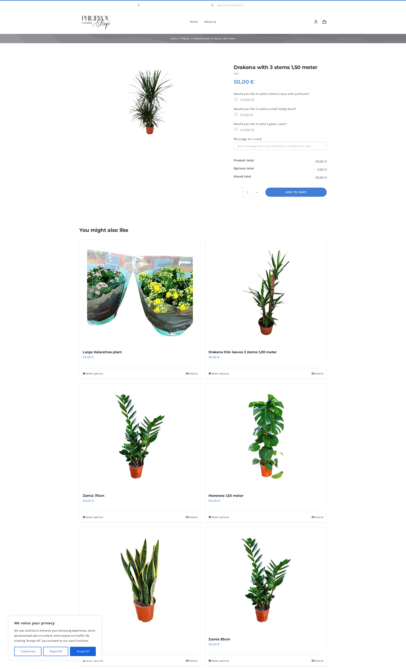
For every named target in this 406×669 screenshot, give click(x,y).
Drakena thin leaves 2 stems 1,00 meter (242, 352)
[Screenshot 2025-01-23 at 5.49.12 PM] (96, 15)
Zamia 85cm (219, 639)
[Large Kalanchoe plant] (140, 293)
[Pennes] (140, 580)
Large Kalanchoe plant (102, 352)
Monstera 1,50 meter (225, 496)
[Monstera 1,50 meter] (265, 436)
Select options (94, 373)
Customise (28, 651)
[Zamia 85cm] (265, 580)
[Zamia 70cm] (140, 436)
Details (193, 373)
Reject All (56, 651)
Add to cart (296, 192)
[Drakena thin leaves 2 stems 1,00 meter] (265, 293)
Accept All (83, 651)
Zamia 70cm (93, 496)
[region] (55, 638)
